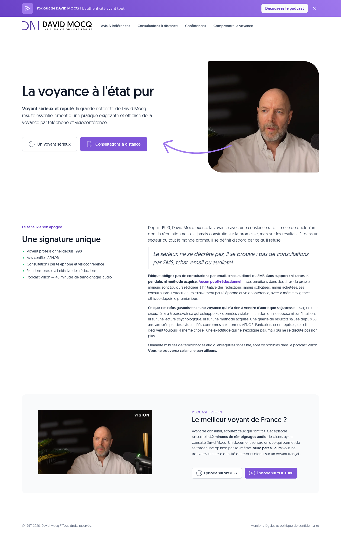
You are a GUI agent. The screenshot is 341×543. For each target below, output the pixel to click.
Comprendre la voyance (233, 25)
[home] (57, 25)
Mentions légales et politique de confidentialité (285, 526)
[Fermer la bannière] (314, 8)
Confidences (195, 25)
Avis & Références (115, 25)
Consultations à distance (158, 25)
